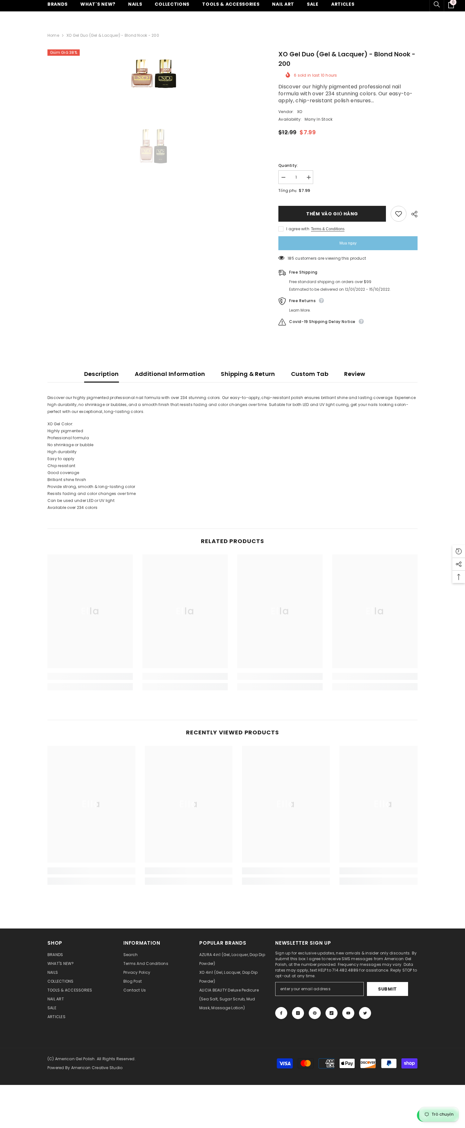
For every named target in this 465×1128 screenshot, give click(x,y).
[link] (90, 676)
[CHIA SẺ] (412, 214)
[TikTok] (332, 1013)
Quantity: (288, 165)
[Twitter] (365, 1013)
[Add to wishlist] (398, 214)
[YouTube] (348, 1013)
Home (53, 35)
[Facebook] (281, 1013)
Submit (387, 989)
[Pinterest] (315, 1013)
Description (101, 374)
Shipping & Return (248, 374)
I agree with (297, 228)
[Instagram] (298, 1013)
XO (299, 111)
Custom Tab (310, 374)
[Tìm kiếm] (437, 4)
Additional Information (170, 374)
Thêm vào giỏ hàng (332, 214)
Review (354, 374)
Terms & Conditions (327, 229)
